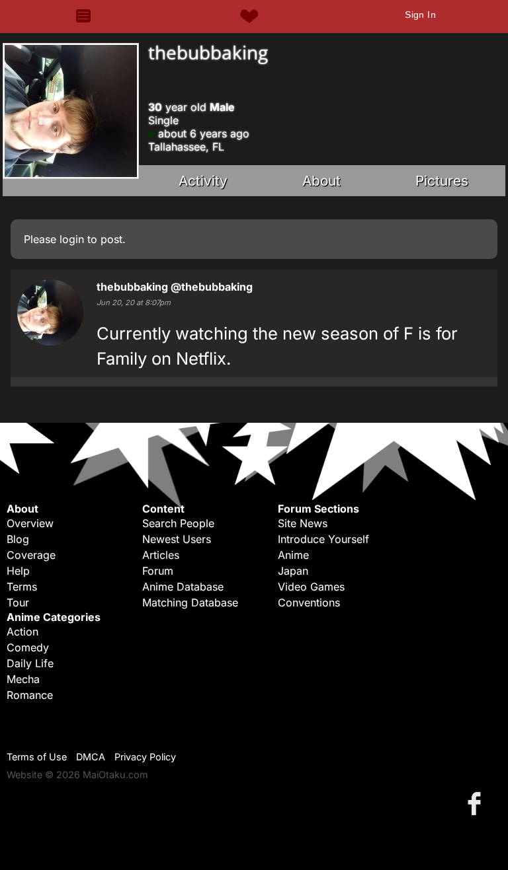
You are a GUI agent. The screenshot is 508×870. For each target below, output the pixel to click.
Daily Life (30, 663)
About (321, 180)
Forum (157, 570)
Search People (178, 523)
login (72, 239)
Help (18, 570)
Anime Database (183, 586)
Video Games (311, 586)
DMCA (90, 756)
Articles (160, 555)
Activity (203, 180)
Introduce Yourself (323, 539)
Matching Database (190, 602)
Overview (30, 523)
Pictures (441, 180)
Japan (293, 570)
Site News (302, 523)
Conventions (309, 602)
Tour (18, 602)
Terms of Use (37, 756)
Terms (22, 586)
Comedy (28, 647)
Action (22, 631)
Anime (293, 555)
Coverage (31, 555)
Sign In (420, 14)
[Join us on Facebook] (477, 803)
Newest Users (176, 539)
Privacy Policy (145, 756)
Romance (30, 695)
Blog (18, 539)
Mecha (23, 679)
